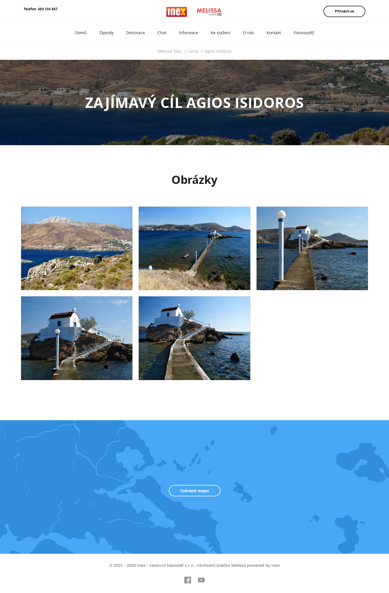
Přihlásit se (344, 11)
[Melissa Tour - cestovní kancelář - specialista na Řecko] (194, 11)
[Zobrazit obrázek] (76, 248)
